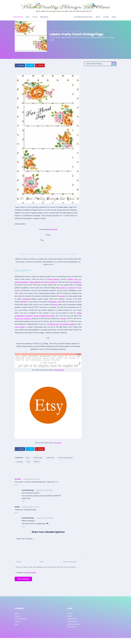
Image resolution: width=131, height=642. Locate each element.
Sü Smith (18, 479)
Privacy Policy (31, 572)
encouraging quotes (67, 324)
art (80, 279)
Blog (55, 31)
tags (76, 279)
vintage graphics (52, 279)
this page (58, 443)
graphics (62, 296)
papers (70, 279)
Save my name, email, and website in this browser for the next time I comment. (46, 567)
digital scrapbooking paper (44, 316)
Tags (98, 37)
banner (23, 302)
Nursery (55, 304)
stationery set (53, 324)
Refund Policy (72, 619)
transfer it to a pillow (67, 288)
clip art (63, 318)
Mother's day (70, 37)
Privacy (70, 616)
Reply (16, 484)
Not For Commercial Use (81, 37)
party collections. (51, 282)
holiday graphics (35, 282)
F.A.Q (42, 343)
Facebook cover (55, 302)
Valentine (103, 37)
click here (53, 229)
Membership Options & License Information (73, 624)
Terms (69, 613)
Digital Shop (59, 370)
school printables (21, 282)
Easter (53, 37)
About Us (18, 616)
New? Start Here (20, 619)
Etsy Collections (75, 282)
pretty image (20, 327)
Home (51, 31)
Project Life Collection (23, 318)
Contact (18, 621)
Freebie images (60, 37)
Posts (59, 31)
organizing (93, 37)
